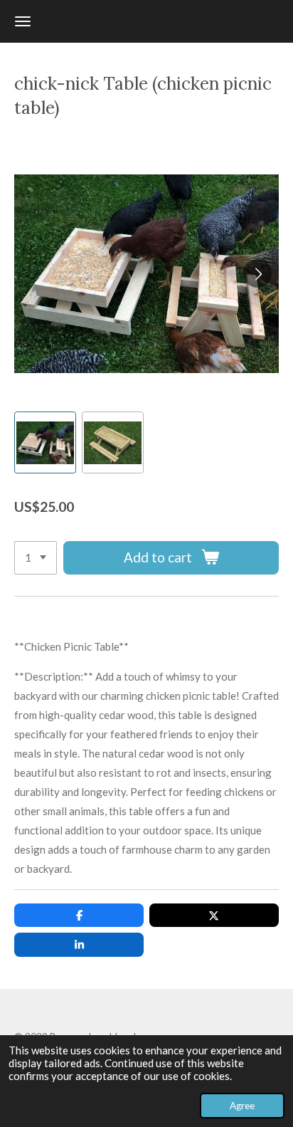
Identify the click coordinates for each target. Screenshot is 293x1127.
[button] (45, 442)
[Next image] (257, 273)
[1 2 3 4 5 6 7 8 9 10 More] (35, 558)
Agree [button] (242, 1105)
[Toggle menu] (22, 21)
